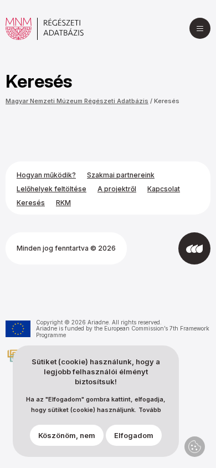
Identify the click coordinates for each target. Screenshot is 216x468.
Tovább (149, 410)
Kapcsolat (163, 189)
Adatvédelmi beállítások (194, 446)
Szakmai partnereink (121, 175)
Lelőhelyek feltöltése (51, 189)
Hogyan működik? (46, 175)
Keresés (166, 101)
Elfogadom (133, 435)
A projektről (116, 189)
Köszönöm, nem (66, 435)
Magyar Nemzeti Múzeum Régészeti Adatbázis (77, 101)
